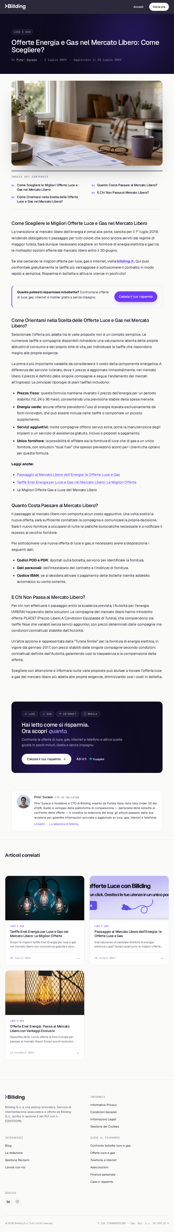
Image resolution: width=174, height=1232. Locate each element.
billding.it (125, 261)
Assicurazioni (99, 1167)
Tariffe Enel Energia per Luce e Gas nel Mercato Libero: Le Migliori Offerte (76, 482)
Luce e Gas (22, 31)
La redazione (14, 1153)
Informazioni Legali (103, 1119)
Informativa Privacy (103, 1105)
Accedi (138, 7)
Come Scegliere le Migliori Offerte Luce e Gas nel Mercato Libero (47, 187)
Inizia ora (159, 7)
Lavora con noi (15, 1167)
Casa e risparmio (101, 1182)
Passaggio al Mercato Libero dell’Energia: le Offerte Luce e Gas (68, 474)
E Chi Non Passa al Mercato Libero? (123, 192)
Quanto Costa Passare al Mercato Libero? (127, 185)
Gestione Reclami (17, 1160)
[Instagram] (17, 1201)
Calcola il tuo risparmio (136, 297)
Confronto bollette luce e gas (110, 1145)
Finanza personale (102, 1174)
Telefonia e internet (103, 1160)
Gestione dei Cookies (104, 1126)
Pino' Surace (27, 60)
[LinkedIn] (8, 1201)
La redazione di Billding (64, 824)
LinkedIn (39, 824)
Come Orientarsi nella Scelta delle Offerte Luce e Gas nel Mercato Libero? (47, 199)
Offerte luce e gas (102, 1153)
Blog (8, 1145)
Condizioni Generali (103, 1112)
